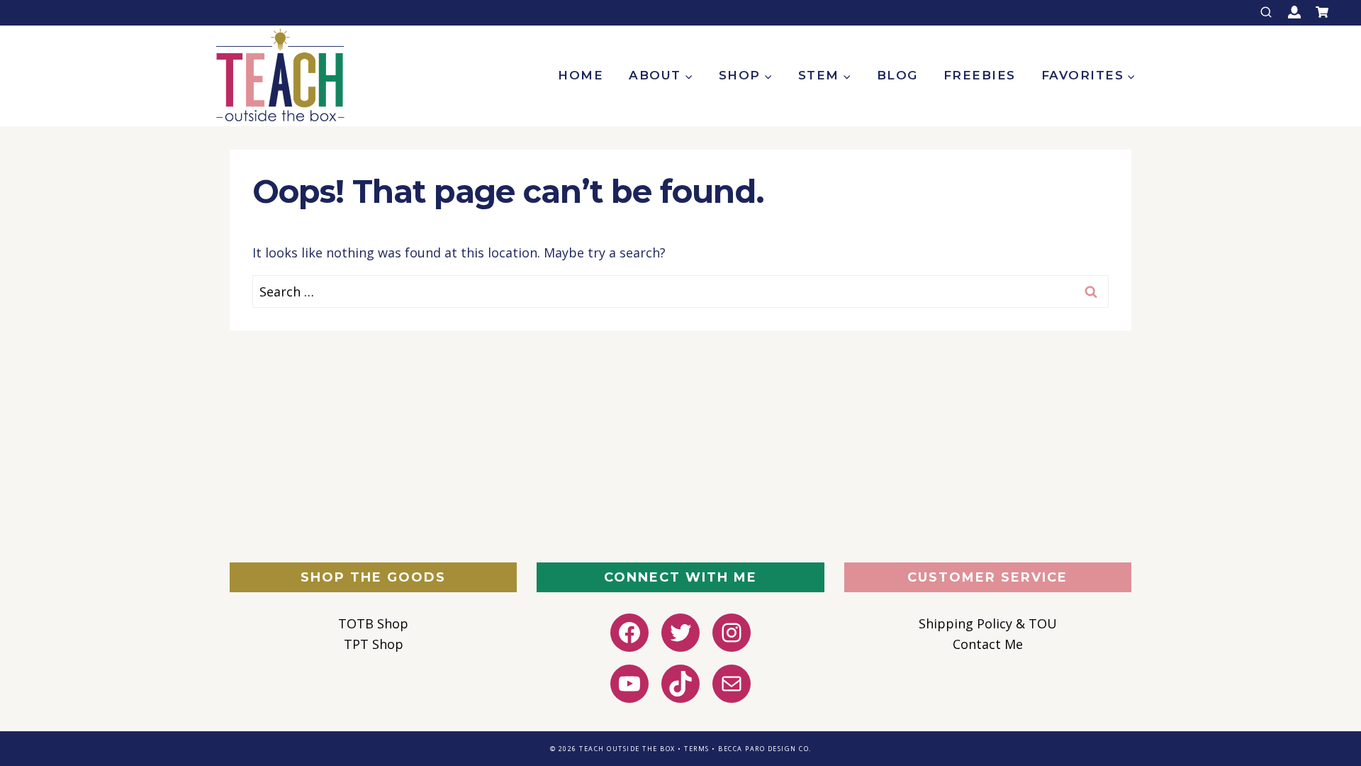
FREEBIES (979, 75)
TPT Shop (373, 644)
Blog (897, 75)
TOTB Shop (373, 623)
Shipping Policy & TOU (988, 623)
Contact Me (988, 644)
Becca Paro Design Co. (765, 748)
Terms (697, 748)
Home (580, 75)
